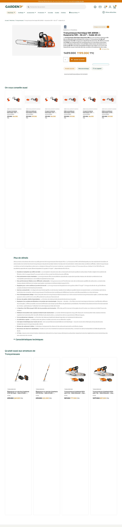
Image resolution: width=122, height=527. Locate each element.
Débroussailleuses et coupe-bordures (16, 108)
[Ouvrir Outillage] (24, 12)
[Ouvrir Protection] (45, 12)
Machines (12, 20)
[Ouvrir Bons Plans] (79, 12)
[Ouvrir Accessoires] (35, 12)
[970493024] (36, 40)
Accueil (7, 20)
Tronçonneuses (19, 20)
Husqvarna (65, 25)
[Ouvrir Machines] (14, 12)
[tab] (69, 68)
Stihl (9, 395)
